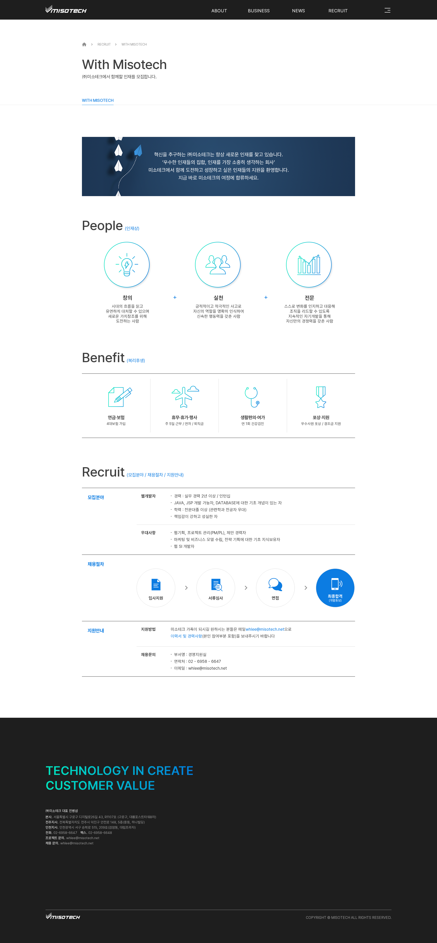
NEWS (298, 10)
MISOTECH (78, 7)
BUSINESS (259, 10)
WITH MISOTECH (98, 100)
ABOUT (219, 10)
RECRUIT (338, 10)
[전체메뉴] (387, 10)
